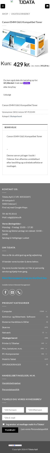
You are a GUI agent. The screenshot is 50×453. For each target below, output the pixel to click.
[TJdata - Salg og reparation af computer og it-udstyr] (25, 6)
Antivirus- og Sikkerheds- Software (18, 316)
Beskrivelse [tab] (10, 127)
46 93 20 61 (11, 213)
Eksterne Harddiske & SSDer (15, 322)
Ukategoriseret (20, 13)
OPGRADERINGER (11, 364)
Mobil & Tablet (9, 359)
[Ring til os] (19, 292)
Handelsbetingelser (11, 383)
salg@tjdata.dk (14, 217)
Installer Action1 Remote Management (16, 285)
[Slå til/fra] (46, 311)
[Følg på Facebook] (5, 292)
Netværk (6, 332)
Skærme (6, 327)
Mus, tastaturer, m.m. (12, 348)
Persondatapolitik (10, 389)
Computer (7, 311)
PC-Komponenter (10, 354)
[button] (3, 6)
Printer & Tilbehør (10, 343)
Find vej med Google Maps (14, 207)
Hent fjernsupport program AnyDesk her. (24, 277)
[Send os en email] (12, 292)
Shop (5, 13)
